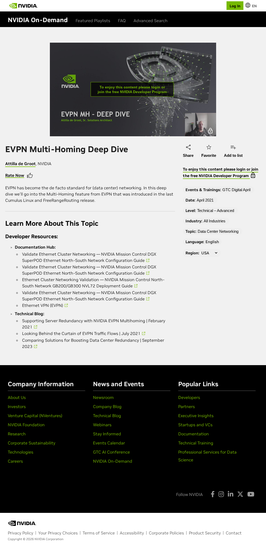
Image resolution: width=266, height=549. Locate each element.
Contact (234, 532)
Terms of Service (99, 532)
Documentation (193, 433)
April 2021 (205, 200)
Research (17, 433)
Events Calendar (109, 442)
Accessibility (132, 532)
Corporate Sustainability (31, 442)
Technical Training (195, 442)
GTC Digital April (236, 190)
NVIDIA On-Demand (112, 461)
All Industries (214, 221)
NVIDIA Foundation (26, 424)
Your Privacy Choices (58, 532)
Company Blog (107, 406)
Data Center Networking (218, 231)
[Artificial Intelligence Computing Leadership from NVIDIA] (23, 5)
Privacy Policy (20, 532)
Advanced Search (151, 20)
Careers (15, 461)
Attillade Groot (20, 163)
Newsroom (103, 397)
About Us (17, 397)
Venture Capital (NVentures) (35, 415)
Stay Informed (107, 433)
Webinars (102, 424)
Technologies (20, 452)
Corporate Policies (166, 532)
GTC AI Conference (111, 452)
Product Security (205, 532)
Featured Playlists (93, 20)
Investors (17, 406)
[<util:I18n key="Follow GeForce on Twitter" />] (240, 494)
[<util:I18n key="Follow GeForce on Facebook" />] (213, 494)
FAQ (122, 20)
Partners (186, 406)
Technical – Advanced (215, 210)
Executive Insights (196, 415)
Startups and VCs (195, 424)
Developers (189, 397)
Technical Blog (107, 415)
